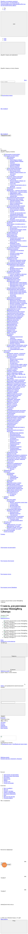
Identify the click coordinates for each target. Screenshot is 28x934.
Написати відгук (5, 618)
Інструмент (7, 352)
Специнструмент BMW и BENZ (18, 364)
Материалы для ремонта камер (18, 307)
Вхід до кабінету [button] (8, 788)
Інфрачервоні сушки (15, 193)
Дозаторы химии (14, 519)
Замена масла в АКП (15, 231)
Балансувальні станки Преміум (18, 292)
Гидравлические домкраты (17, 341)
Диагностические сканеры (17, 208)
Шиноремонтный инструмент (18, 302)
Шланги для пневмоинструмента (15, 441)
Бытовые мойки (14, 505)
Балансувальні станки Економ (18, 290)
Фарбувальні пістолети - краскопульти (16, 195)
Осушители (13, 494)
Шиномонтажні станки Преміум (18, 283)
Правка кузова (14, 360)
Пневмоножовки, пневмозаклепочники (15, 448)
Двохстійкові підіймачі (16, 160)
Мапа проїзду (4, 919)
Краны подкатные (15, 204)
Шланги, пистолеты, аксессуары (18, 502)
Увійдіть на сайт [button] (5, 671)
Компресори (7, 471)
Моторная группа (14, 361)
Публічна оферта (11, 5)
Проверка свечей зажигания (17, 219)
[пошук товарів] (13, 89)
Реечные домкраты (15, 343)
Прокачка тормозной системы (18, 260)
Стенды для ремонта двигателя (18, 274)
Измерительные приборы (16, 215)
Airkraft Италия (14, 477)
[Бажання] (14, 62)
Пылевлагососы (14, 512)
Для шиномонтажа (15, 164)
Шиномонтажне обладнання (11, 278)
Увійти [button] (2, 685)
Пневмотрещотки (14, 444)
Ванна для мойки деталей (17, 275)
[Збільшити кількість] (13, 709)
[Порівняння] (13, 48)
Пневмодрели (13, 450)
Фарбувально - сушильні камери (18, 192)
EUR (5, 38)
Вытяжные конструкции (16, 268)
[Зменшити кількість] (13, 695)
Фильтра (12, 495)
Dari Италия (13, 478)
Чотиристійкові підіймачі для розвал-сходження (17, 181)
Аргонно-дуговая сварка (16, 253)
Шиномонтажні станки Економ (18, 282)
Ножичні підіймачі (15, 165)
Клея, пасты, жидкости (16, 306)
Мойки (5, 498)
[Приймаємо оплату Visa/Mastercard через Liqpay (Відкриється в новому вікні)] (14, 744)
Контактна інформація (13, 4)
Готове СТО (7, 523)
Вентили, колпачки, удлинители (18, 303)
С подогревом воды (15, 508)
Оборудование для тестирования (18, 246)
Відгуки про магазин (9, 796)
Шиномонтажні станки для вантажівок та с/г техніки (17, 286)
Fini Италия (13, 476)
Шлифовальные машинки (17, 432)
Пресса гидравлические (16, 203)
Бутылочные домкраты (16, 339)
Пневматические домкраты (17, 342)
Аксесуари (13, 183)
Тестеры (12, 211)
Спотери (12, 175)
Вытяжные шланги (15, 270)
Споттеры (12, 251)
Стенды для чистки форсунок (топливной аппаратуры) (18, 213)
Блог (20, 4)
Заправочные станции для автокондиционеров (17, 238)
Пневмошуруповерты (15, 446)
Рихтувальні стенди (15, 171)
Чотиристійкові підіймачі (16, 161)
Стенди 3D (13, 179)
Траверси (12, 162)
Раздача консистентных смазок (18, 229)
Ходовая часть (14, 363)
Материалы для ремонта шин (17, 300)
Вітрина (12, 469)
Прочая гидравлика (15, 201)
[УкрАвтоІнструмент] (8, 740)
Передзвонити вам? (5, 135)
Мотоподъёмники (14, 167)
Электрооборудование (16, 367)
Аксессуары (13, 256)
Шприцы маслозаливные (16, 359)
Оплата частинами (9, 531)
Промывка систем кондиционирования (15, 244)
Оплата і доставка (9, 2)
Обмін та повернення (9, 792)
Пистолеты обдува (15, 434)
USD (5, 40)
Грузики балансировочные (17, 304)
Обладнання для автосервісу (11, 155)
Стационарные (14, 503)
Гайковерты (13, 445)
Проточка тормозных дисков (17, 261)
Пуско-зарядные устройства (17, 210)
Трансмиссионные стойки (17, 200)
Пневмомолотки (14, 439)
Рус (5, 9)
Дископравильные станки (17, 349)
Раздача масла (13, 228)
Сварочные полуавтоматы (17, 250)
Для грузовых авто (15, 347)
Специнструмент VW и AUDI (18, 366)
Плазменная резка (14, 254)
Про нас (3, 2)
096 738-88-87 (4, 108)
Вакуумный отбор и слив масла (18, 226)
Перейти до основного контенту (9, 1)
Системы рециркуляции (16, 520)
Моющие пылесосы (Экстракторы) (15, 514)
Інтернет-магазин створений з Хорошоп (11, 758)
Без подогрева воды (15, 506)
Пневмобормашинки (15, 435)
